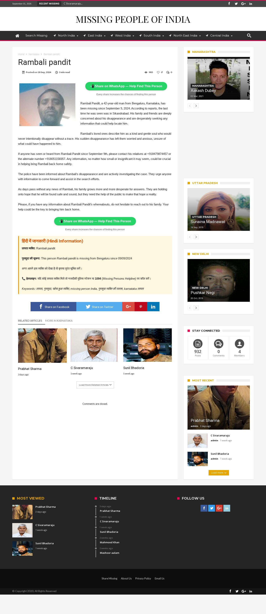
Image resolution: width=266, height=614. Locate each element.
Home (21, 54)
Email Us (159, 578)
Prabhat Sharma (29, 369)
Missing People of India (133, 19)
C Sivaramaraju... (72, 3)
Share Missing (109, 578)
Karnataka (34, 54)
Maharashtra (203, 85)
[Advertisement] (219, 145)
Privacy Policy (143, 578)
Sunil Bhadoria (133, 368)
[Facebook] (229, 4)
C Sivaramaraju (82, 368)
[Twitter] (236, 4)
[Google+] (243, 4)
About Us (126, 578)
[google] (128, 306)
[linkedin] (153, 306)
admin (194, 426)
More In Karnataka (58, 320)
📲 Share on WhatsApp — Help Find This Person (126, 86)
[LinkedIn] (251, 4)
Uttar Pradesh (204, 216)
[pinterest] (141, 306)
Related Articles (30, 320)
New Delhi (200, 287)
